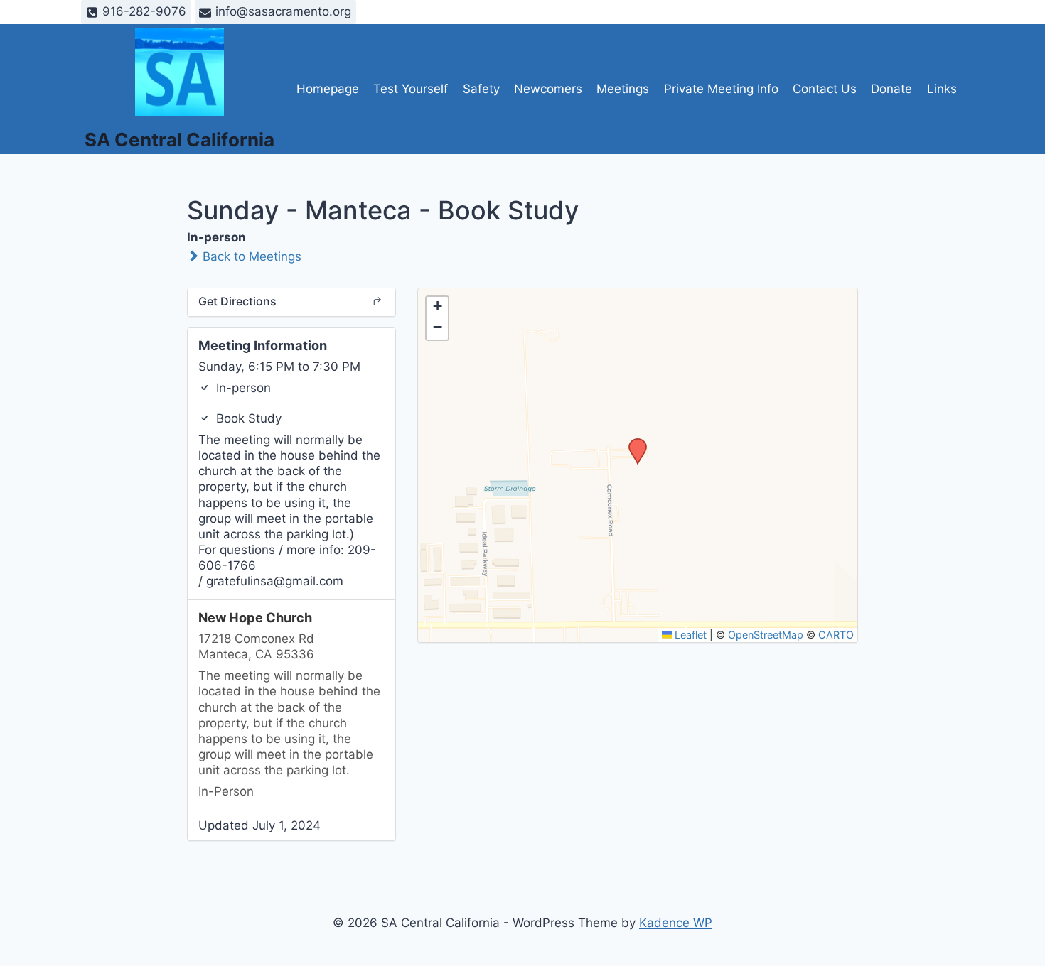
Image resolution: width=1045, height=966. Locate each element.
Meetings (622, 89)
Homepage (327, 89)
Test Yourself (410, 89)
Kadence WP (675, 923)
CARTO (836, 635)
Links (942, 89)
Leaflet (689, 635)
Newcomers (548, 89)
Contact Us (825, 89)
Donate (891, 89)
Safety (481, 89)
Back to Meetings (250, 256)
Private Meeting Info (721, 89)
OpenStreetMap (765, 635)
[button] (632, 442)
